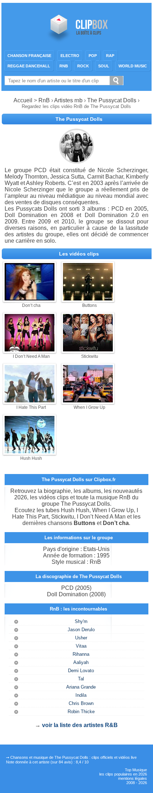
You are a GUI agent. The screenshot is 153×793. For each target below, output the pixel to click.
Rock (83, 66)
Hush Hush (31, 458)
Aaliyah (81, 662)
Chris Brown (81, 703)
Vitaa (81, 646)
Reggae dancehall (28, 66)
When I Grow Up (89, 407)
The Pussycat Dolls (111, 100)
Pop (93, 55)
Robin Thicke (81, 711)
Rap (110, 55)
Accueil (23, 100)
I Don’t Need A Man (31, 356)
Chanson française (29, 55)
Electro (69, 55)
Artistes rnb (68, 100)
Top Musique (136, 770)
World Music (132, 66)
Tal (81, 678)
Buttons (89, 305)
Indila (80, 695)
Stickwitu (89, 356)
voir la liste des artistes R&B (80, 725)
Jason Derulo (81, 629)
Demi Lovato (81, 670)
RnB (63, 66)
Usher (81, 637)
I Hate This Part (31, 407)
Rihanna (81, 654)
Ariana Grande (81, 687)
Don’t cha (31, 305)
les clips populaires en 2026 (123, 774)
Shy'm (81, 621)
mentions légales (132, 778)
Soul (103, 66)
